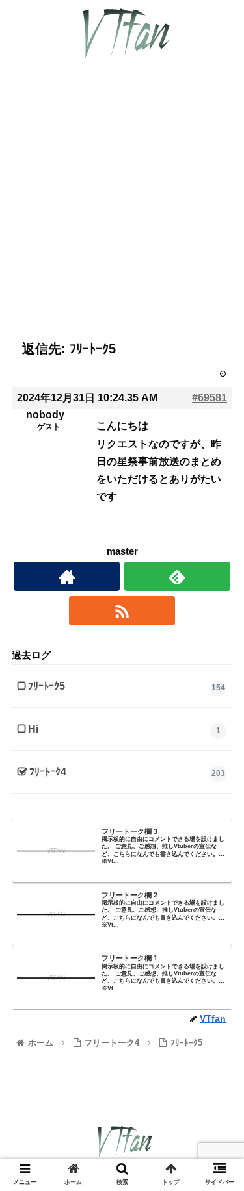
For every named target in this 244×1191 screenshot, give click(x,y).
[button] (218, 1080)
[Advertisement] (122, 210)
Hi (33, 728)
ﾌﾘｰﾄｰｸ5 (46, 686)
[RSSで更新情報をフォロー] (122, 610)
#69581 (209, 397)
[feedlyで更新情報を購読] (177, 576)
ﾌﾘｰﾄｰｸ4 (47, 771)
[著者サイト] (67, 576)
